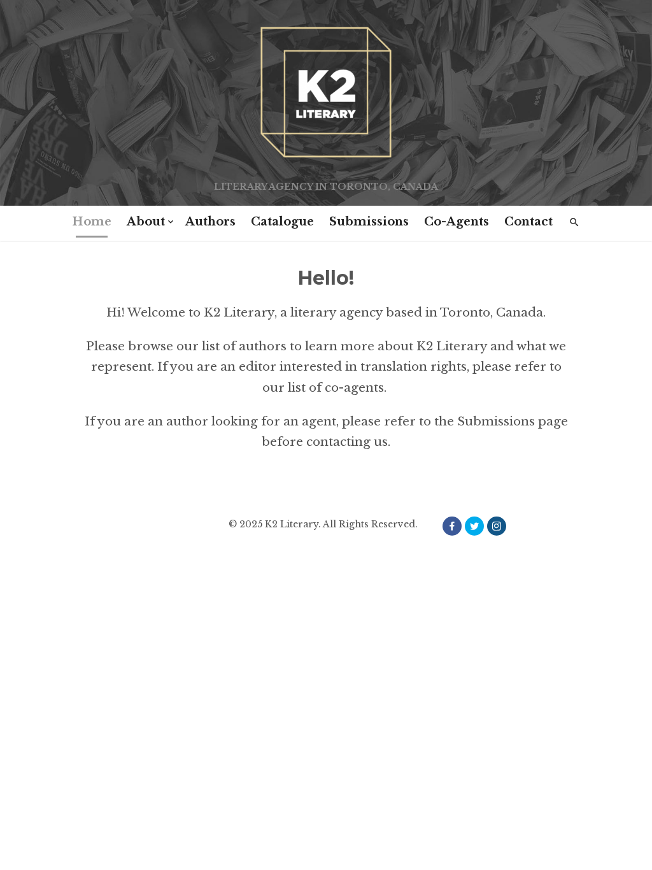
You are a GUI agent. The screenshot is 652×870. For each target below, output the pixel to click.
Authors (210, 222)
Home (91, 222)
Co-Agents (456, 222)
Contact (528, 222)
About (146, 222)
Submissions (369, 222)
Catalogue (282, 222)
